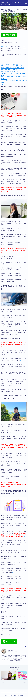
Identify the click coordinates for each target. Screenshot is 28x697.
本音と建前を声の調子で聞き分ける (10, 71)
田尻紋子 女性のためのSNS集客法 (11, 3)
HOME (2, 691)
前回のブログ (4, 46)
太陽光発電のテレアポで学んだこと (10, 69)
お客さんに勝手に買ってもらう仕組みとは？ (12, 67)
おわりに (3, 84)
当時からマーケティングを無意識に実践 (11, 66)
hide (7, 60)
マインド (6, 691)
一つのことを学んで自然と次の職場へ (11, 64)
